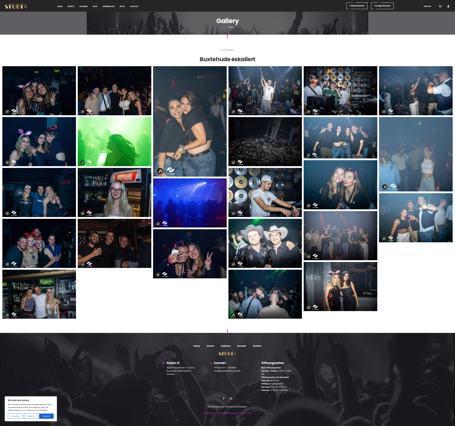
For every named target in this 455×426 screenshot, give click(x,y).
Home (223, 27)
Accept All (46, 416)
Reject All (31, 416)
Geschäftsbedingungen (228, 413)
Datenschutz (209, 413)
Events (210, 345)
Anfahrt (257, 345)
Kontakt (241, 345)
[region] (31, 408)
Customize (15, 416)
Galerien (226, 345)
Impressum (246, 413)
